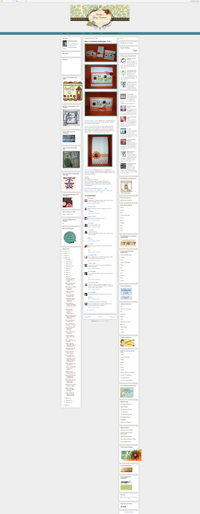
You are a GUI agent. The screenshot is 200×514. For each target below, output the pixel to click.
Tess (121, 228)
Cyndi (121, 329)
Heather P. (90, 216)
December (68, 259)
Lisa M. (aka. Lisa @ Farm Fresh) (96, 301)
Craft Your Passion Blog (126, 380)
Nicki (89, 198)
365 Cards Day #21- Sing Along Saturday (70, 328)
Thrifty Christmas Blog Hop (131, 140)
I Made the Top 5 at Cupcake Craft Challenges (70, 300)
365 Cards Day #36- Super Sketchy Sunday (70, 280)
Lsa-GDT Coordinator (125, 375)
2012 (65, 251)
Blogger (131, 512)
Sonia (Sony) (123, 327)
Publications (96, 33)
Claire (121, 265)
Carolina (122, 257)
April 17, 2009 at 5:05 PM (94, 289)
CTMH (103, 190)
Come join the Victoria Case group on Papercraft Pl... (69, 311)
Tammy (122, 280)
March (67, 398)
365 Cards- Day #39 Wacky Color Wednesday (70, 381)
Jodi (121, 364)
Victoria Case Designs (125, 422)
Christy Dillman (73, 41)
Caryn (89, 230)
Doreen (122, 359)
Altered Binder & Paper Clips (131, 152)
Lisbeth (122, 275)
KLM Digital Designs (125, 417)
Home (64, 33)
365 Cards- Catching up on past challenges (70, 288)
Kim (121, 311)
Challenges (99, 190)
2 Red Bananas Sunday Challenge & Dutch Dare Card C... (70, 305)
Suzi (121, 278)
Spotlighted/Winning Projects (111, 33)
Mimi (121, 319)
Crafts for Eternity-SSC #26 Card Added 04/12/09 (69, 394)
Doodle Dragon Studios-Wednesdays (126, 433)
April (67, 276)
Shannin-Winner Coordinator (127, 372)
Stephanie (90, 206)
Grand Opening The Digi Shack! (70, 364)
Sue (121, 225)
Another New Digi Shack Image (69, 352)
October (68, 263)
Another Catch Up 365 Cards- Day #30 (69, 337)
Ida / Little (90, 271)
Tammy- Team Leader (125, 309)
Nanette (122, 223)
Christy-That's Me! (125, 357)
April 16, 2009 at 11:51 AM (94, 260)
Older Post (112, 317)
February (68, 400)
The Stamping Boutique (126, 414)
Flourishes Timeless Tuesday (91, 120)
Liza (89, 244)
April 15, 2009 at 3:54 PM (94, 213)
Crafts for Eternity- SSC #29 (69, 292)
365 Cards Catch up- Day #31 (70, 340)
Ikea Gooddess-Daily (125, 441)
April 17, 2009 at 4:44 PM (94, 279)
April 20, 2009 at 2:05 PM (94, 307)
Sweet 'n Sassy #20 (89, 169)
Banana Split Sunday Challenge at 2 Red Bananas (70, 376)
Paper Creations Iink (68, 214)
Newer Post (88, 317)
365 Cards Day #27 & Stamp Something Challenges (70, 317)
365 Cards (90, 190)
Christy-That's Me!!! (125, 215)
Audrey (122, 207)
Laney (122, 270)
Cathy (121, 354)
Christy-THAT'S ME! (125, 262)
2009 (65, 257)
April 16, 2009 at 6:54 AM (94, 241)
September (68, 266)
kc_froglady (91, 255)
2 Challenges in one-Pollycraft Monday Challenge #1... (70, 360)
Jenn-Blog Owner (124, 377)
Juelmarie (122, 314)
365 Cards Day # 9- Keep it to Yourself (70, 324)
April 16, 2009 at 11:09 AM (94, 252)
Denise (122, 316)
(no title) (129, 129)
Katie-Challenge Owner (126, 254)
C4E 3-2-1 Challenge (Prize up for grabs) (70, 368)
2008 (65, 405)
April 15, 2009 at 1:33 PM (94, 203)
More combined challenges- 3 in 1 (70, 356)
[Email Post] (105, 188)
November (68, 261)
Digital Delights (124, 406)
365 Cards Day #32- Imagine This (70, 284)
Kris (121, 306)
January (68, 402)
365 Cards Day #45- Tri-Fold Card (70, 349)
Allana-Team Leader (125, 321)
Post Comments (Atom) (103, 321)
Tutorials (87, 33)
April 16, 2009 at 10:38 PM (94, 268)
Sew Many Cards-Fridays (126, 430)
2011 (65, 253)
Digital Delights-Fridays (126, 436)
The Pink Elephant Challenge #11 (69, 295)
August (67, 268)
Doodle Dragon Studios (126, 409)
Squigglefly (123, 419)
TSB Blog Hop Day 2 (132, 82)
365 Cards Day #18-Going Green (70, 321)
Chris (121, 212)
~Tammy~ (90, 263)
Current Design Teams (75, 33)
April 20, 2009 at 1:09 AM (94, 298)
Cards (94, 190)
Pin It (121, 38)
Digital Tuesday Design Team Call (70, 372)
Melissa (122, 362)
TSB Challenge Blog (125, 193)
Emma (122, 367)
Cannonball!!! (130, 94)
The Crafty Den (91, 282)
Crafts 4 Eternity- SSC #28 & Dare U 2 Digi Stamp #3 (70, 345)
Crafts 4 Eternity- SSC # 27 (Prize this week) (69, 389)
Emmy (122, 217)
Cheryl (122, 210)
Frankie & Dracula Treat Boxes (131, 164)
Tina (121, 230)
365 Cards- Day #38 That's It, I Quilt (70, 385)
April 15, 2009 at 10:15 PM (94, 227)
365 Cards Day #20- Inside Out (70, 332)
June (67, 272)
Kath (121, 220)
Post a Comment (90, 310)
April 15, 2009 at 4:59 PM (94, 220)
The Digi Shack (124, 412)
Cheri (89, 223)
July (67, 270)
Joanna (122, 324)
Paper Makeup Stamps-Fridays (128, 439)
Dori (121, 267)
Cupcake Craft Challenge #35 (91, 126)
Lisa (121, 272)
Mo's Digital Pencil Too (126, 404)
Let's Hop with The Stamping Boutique (131, 71)
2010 (65, 255)
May (67, 274)
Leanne (122, 332)
